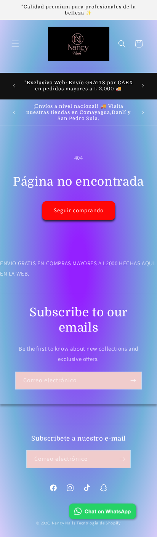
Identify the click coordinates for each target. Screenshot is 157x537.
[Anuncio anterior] (14, 85)
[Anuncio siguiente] (143, 85)
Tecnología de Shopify (99, 523)
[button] (15, 43)
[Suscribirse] (133, 381)
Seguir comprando (79, 210)
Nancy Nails (64, 523)
